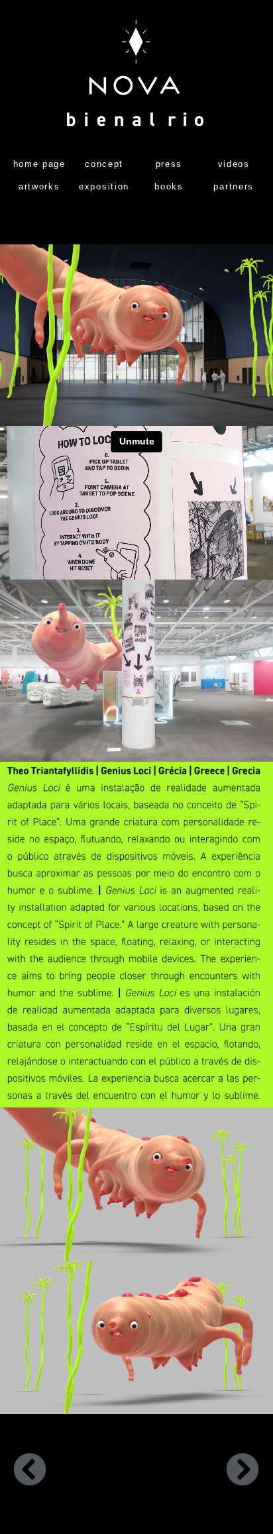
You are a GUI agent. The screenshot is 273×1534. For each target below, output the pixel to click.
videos (234, 164)
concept (104, 164)
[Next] (198, 1472)
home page (39, 164)
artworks (39, 186)
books (169, 186)
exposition (104, 186)
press (169, 164)
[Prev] (74, 1472)
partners (233, 186)
